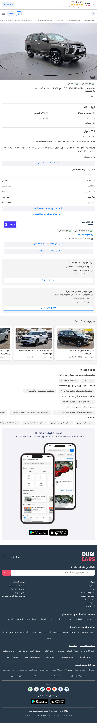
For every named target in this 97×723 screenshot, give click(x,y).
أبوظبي (79, 619)
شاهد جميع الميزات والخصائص (48, 209)
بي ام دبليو (57, 632)
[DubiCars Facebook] (60, 689)
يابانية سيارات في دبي (85, 423)
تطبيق (10, 13)
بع (19, 13)
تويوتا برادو (60, 651)
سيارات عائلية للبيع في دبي (34, 423)
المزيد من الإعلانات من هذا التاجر (48, 244)
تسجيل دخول (89, 600)
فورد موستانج (9, 651)
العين (70, 619)
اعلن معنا (91, 603)
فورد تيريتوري (16, 676)
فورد (49, 632)
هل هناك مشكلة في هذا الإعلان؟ (46, 214)
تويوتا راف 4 (22, 651)
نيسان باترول (72, 651)
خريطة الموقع (19, 582)
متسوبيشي (13, 632)
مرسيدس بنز (83, 632)
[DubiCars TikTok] (42, 689)
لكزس (65, 632)
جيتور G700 (44, 670)
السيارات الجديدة (18, 590)
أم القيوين (9, 619)
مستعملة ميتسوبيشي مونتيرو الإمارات (78, 391)
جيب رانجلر (50, 657)
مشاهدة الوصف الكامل (48, 163)
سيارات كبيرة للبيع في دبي (60, 423)
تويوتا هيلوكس (67, 657)
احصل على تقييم (48, 308)
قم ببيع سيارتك (48, 280)
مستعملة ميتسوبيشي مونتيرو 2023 (79, 402)
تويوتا (92, 632)
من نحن (92, 590)
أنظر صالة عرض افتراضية (48, 251)
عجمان (61, 619)
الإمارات (89, 619)
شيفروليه (24, 632)
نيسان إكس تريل (78, 676)
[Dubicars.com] (48, 557)
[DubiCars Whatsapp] (30, 689)
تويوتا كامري (48, 651)
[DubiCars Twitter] (36, 689)
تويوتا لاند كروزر (87, 651)
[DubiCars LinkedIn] (66, 689)
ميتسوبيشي (88, 381)
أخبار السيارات (19, 593)
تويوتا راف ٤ (56, 676)
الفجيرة (44, 619)
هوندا (4, 632)
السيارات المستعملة (16, 586)
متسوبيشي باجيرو (32, 657)
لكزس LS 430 (12, 657)
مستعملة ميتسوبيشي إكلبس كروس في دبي (31, 412)
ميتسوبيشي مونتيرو (68, 381)
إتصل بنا (91, 586)
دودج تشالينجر (9, 670)
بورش (48, 638)
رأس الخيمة (32, 619)
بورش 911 (68, 670)
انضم (6, 573)
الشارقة (20, 619)
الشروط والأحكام (88, 593)
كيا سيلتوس (22, 670)
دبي (52, 619)
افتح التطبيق (8, 4)
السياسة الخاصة (88, 596)
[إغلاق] (93, 4)
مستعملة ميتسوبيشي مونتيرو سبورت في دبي (76, 412)
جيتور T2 (91, 670)
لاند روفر (41, 632)
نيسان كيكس (56, 670)
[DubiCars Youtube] (48, 689)
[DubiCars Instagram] (54, 689)
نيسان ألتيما (35, 651)
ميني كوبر (36, 676)
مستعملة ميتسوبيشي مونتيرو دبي (41, 391)
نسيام (73, 632)
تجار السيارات (89, 607)
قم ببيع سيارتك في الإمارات (13, 596)
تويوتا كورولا (85, 657)
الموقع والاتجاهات (83, 235)
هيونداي (33, 632)
